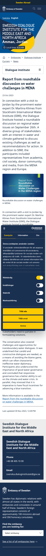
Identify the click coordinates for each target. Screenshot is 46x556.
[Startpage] (4, 57)
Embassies (16, 57)
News (15, 61)
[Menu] (40, 8)
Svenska (6, 18)
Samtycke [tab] (8, 235)
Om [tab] (37, 235)
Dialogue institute (32, 57)
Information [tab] (23, 235)
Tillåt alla (23, 311)
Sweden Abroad (23, 2)
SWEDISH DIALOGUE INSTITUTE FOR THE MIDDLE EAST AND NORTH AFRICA (18, 33)
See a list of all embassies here (18, 541)
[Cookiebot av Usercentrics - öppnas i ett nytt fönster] (32, 228)
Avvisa (23, 326)
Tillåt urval (23, 318)
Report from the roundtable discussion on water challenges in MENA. (22, 400)
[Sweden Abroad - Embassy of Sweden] (14, 9)
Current (6, 61)
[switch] (39, 285)
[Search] (34, 8)
